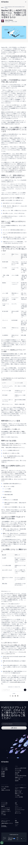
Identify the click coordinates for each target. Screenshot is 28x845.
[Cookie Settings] (2, 842)
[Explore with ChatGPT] (18, 696)
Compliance (10, 6)
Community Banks (18, 6)
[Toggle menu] (26, 2)
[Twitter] (10, 696)
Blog (2, 7)
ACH (13, 6)
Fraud (6, 6)
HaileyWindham (9, 20)
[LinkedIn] (13, 696)
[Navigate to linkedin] (21, 839)
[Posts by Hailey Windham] (2, 21)
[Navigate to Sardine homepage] (14, 762)
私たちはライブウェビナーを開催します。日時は (12, 645)
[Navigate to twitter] (24, 839)
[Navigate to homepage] (5, 2)
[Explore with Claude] (15, 696)
